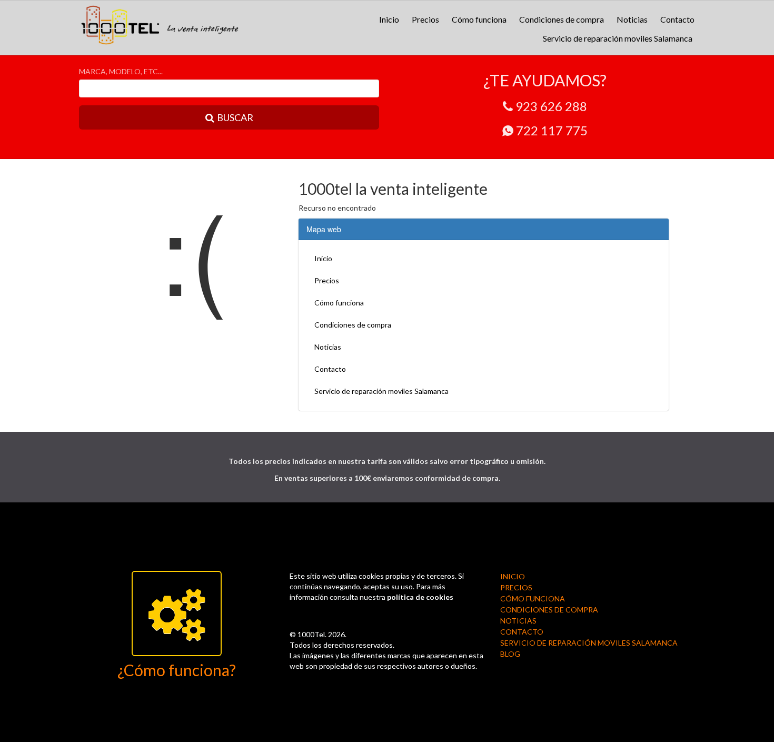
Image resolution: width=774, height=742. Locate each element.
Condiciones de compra (561, 19)
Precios (425, 19)
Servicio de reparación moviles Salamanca (617, 38)
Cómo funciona (479, 19)
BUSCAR (235, 117)
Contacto (677, 19)
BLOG (510, 653)
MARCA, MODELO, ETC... (121, 71)
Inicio (389, 19)
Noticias (632, 19)
